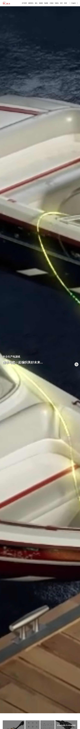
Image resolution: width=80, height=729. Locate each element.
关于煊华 (24, 3)
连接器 (41, 3)
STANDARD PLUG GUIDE (66, 725)
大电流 (51, 3)
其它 (61, 3)
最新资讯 (30, 3)
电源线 (46, 3)
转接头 (57, 3)
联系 (65, 3)
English (73, 3)
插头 (36, 3)
